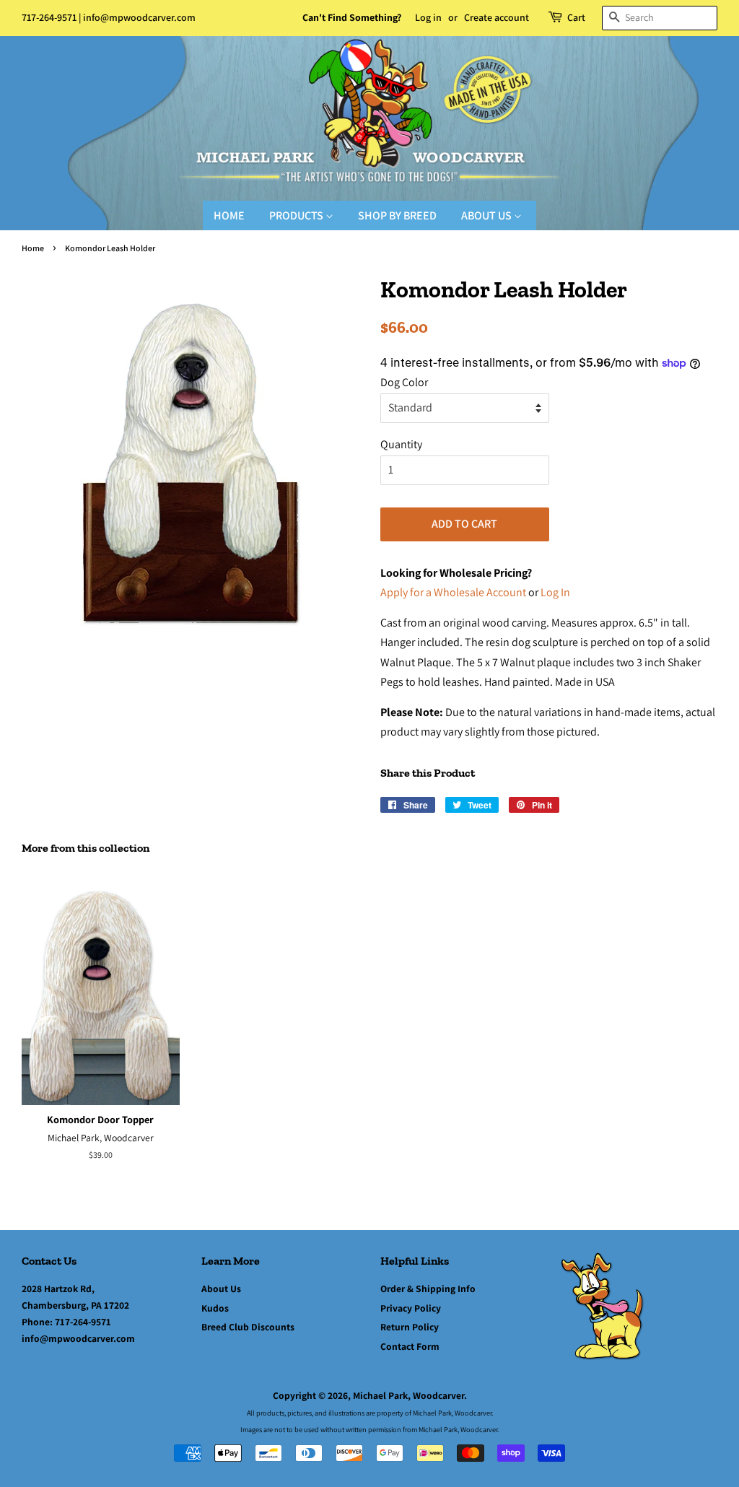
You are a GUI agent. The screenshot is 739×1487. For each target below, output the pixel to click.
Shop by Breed (397, 215)
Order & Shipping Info (428, 1288)
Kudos (215, 1307)
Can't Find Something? (351, 17)
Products (297, 215)
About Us (487, 215)
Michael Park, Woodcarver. (410, 1395)
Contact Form (410, 1346)
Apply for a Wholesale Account (453, 592)
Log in (428, 17)
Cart (576, 17)
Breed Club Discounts (247, 1326)
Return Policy (409, 1326)
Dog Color (404, 382)
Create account (496, 17)
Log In (555, 592)
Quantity (401, 444)
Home (229, 215)
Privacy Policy (410, 1307)
